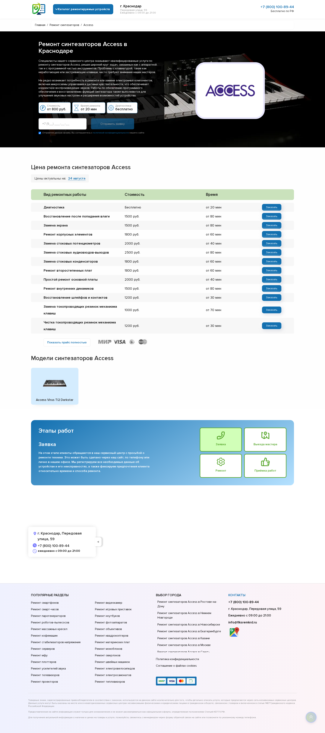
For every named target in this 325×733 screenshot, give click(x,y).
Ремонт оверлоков (107, 655)
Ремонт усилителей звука (48, 668)
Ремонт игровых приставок (113, 609)
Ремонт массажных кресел (49, 629)
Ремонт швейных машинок (112, 662)
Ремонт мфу (39, 655)
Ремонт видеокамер (108, 603)
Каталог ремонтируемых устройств (84, 9)
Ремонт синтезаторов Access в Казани (183, 638)
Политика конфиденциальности (177, 659)
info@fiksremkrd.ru (242, 622)
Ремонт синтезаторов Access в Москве (184, 645)
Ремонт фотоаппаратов (111, 622)
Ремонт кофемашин (44, 636)
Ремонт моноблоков (108, 649)
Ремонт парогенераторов (48, 616)
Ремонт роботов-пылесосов (50, 622)
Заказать (271, 207)
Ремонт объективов (108, 629)
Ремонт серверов (43, 649)
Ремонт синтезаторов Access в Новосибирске (188, 624)
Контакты (236, 595)
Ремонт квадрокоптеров (111, 636)
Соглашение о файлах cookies (176, 666)
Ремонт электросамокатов (113, 675)
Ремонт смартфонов (45, 603)
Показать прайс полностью (67, 342)
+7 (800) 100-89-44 (277, 7)
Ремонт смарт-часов (45, 609)
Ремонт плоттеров (43, 662)
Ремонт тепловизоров (110, 682)
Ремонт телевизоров (45, 675)
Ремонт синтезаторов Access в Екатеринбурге (189, 631)
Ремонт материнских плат (112, 642)
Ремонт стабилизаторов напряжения (55, 642)
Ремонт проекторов (44, 682)
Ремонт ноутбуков (107, 616)
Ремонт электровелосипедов (115, 668)
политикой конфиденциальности (111, 132)
